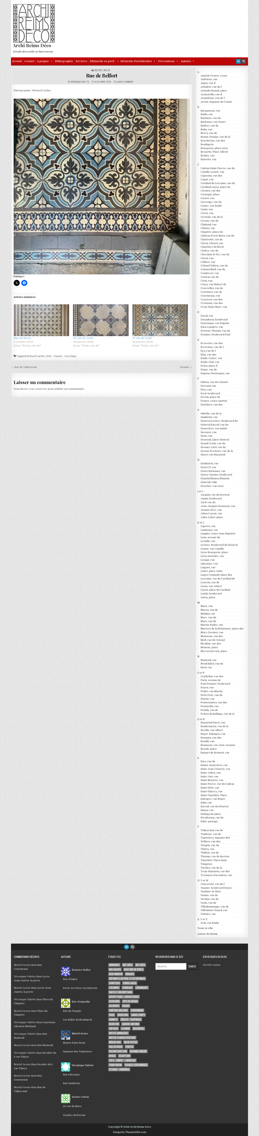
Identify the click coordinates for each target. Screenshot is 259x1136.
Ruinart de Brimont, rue (215, 752)
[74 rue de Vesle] (160, 320)
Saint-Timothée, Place (214, 795)
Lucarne (125, 1028)
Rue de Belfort (101, 75)
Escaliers (114, 1006)
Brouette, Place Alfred (214, 151)
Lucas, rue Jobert (211, 586)
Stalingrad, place (211, 814)
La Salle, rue (208, 541)
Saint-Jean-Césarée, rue (215, 768)
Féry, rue (206, 389)
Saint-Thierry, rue (211, 791)
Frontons (123, 1015)
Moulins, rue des (211, 643)
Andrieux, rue (209, 79)
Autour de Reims (207, 933)
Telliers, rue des (211, 841)
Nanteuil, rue (209, 660)
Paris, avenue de (211, 680)
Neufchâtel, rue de (212, 663)
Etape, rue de (209, 369)
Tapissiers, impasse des (215, 837)
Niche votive (130, 1042)
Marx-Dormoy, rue (212, 632)
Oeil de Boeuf (115, 1047)
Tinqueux (206, 864)
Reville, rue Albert (212, 730)
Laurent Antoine (130, 1024)
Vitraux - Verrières (119, 1069)
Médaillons (115, 1042)
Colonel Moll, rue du (213, 269)
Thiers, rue (207, 849)
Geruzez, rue (209, 432)
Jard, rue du (208, 502)
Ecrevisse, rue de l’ (212, 347)
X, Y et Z (202, 919)
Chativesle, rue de (212, 239)
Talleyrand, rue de (212, 830)
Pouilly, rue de (209, 710)
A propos (43, 61)
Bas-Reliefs (115, 969)
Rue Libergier (71, 1074)
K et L (200, 522)
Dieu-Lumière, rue (212, 327)
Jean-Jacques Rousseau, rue (218, 506)
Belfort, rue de (102, 70)
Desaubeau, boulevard (214, 319)
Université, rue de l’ (213, 884)
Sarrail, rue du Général (214, 806)
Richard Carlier (35, 356)
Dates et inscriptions (120, 992)
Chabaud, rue (209, 224)
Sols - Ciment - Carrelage (61, 356)
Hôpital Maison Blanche (215, 478)
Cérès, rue (207, 213)
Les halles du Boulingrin (77, 1019)
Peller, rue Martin (212, 691)
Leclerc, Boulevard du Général (219, 544)
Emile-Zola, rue (210, 362)
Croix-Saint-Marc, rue (214, 306)
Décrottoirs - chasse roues (124, 997)
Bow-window (115, 974)
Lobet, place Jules (212, 571)
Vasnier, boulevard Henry (216, 887)
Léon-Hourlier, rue (212, 556)
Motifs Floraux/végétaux (122, 1037)
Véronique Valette (80, 82)
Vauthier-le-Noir (211, 891)
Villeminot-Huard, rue (214, 910)
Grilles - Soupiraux (131, 1019)
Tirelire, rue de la (211, 867)
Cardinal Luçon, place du (215, 187)
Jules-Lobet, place (212, 517)
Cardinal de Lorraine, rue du (218, 183)
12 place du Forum (74, 1115)
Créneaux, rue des (212, 303)
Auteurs (186, 61)
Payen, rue (207, 687)
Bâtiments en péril (102, 61)
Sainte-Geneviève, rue (214, 765)
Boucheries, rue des (213, 140)
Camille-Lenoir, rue (212, 171)
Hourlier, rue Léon (212, 486)
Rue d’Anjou (70, 979)
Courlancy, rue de (211, 291)
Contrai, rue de (210, 277)
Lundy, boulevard (211, 593)
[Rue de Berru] (41, 320)
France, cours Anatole (214, 400)
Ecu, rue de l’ (208, 350)
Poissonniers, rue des (214, 702)
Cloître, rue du (209, 250)
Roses (112, 1056)
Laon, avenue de (210, 537)
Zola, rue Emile (210, 922)
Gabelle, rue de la (211, 413)
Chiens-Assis (129, 983)
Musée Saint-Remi (74, 1042)
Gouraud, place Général (215, 439)
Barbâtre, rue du (211, 118)
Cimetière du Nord (212, 246)
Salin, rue (206, 802)
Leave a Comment (125, 82)
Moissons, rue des (212, 636)
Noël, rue (206, 667)
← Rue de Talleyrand (24, 367)
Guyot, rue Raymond (213, 454)
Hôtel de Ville (209, 482)
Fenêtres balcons (118, 1010)
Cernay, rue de (209, 220)
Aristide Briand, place (214, 90)
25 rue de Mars (72, 1106)
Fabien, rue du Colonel (214, 382)
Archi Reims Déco (32, 45)
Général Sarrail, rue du (214, 424)
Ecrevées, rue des (212, 343)
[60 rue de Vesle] (101, 320)
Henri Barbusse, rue (213, 471)
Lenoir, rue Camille (212, 548)
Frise (111, 1015)
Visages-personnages (136, 1065)
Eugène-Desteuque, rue (215, 373)
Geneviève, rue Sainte (214, 428)
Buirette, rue (208, 159)
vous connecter (37, 388)
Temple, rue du (210, 845)
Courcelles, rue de (212, 288)
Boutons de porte (133, 969)
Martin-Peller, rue (212, 624)
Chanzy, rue (208, 228)
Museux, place (209, 647)
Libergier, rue (209, 563)
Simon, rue (207, 810)
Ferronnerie (137, 1010)
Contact (29, 61)
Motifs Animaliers (118, 1033)
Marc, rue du (208, 617)
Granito (113, 1019)
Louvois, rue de (210, 582)
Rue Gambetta (71, 1083)
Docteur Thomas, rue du (215, 330)
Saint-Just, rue (209, 776)
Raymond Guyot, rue (213, 722)
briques (130, 974)
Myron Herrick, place (214, 651)
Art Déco (140, 965)
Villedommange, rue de (215, 906)
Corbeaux (127, 987)
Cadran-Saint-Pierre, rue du (218, 168)
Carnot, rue (207, 198)
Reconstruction (118, 1051)
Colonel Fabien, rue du (214, 265)
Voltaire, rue (208, 914)
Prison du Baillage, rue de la (217, 713)
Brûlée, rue (207, 155)
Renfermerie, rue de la (214, 726)
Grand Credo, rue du (213, 443)
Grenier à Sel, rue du (213, 447)
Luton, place (208, 597)
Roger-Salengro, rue (213, 733)
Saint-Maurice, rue (212, 780)
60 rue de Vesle (83, 338)
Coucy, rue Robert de (213, 284)
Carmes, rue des (211, 190)
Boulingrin (207, 144)
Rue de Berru (22, 338)
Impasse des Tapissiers (77, 1051)
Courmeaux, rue (210, 295)
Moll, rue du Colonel (213, 640)
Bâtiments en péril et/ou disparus (127, 978)
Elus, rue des (208, 354)
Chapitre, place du (212, 231)
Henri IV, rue (208, 467)
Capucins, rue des (211, 175)
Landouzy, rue (209, 530)
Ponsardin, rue (210, 706)
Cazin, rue (207, 209)
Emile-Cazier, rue (211, 358)
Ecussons (114, 1001)
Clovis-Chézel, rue (212, 243)
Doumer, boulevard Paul (215, 334)
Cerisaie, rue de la (212, 216)
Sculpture (124, 1056)
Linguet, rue (208, 567)
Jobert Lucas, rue (211, 513)
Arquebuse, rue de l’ (213, 98)
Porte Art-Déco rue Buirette (80, 988)
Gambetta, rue (209, 417)
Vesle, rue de (208, 902)
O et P (201, 672)
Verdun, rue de (210, 899)
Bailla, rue (207, 114)
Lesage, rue (208, 559)
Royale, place (209, 748)
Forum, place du (210, 397)
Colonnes (114, 987)
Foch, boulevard (210, 393)
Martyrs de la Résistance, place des (222, 628)
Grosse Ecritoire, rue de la (217, 451)
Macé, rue (207, 606)
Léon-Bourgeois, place (214, 552)
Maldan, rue (208, 613)
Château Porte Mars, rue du (217, 235)
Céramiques (142, 987)
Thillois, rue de (210, 852)
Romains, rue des (211, 737)
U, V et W (203, 880)
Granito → (186, 367)
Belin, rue (206, 129)
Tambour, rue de (211, 834)
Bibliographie (64, 61)
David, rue (207, 315)
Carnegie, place (210, 194)
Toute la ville (205, 928)
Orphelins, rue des (212, 676)
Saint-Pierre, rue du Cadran (217, 783)
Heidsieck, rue (209, 463)
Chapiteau (114, 983)
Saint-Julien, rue (211, 772)
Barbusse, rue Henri (213, 121)
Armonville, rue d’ (211, 94)
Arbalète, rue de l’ (211, 86)
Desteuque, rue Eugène (215, 323)
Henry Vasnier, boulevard (216, 474)
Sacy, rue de (208, 761)
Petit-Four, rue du (211, 695)
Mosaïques (138, 1028)
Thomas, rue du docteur (215, 856)
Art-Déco (81, 61)
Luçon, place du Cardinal (215, 589)
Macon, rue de (209, 609)
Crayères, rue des (212, 299)
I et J (200, 491)
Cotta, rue (207, 280)
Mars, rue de (208, 621)
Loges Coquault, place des (216, 574)
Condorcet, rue (210, 273)
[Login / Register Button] (238, 61)
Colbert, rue (208, 262)
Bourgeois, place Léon (214, 148)
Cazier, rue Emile (211, 205)
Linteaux (113, 1028)
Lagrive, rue (208, 526)
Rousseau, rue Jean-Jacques (218, 745)
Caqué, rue (207, 179)
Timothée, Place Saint (214, 860)
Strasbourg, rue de (212, 817)
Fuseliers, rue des (212, 404)
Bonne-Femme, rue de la (215, 136)
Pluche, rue (207, 698)
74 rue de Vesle (142, 338)
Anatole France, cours (214, 75)
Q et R (201, 719)
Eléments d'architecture (136, 61)
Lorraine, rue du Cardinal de (218, 578)
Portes (129, 1047)
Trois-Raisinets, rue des (215, 871)
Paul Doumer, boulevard (215, 683)
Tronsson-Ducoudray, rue (216, 875)
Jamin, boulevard (211, 498)
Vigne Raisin (115, 1065)
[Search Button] (243, 61)
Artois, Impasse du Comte (216, 101)
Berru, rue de (209, 133)
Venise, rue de (209, 895)
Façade (125, 1006)
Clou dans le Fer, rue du (215, 254)
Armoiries (114, 965)
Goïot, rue (207, 435)
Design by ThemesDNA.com (129, 1132)
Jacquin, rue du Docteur (215, 494)
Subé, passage (209, 821)
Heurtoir (114, 1024)
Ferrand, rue (208, 385)
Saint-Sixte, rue (210, 787)
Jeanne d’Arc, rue (211, 509)
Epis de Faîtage (130, 1001)
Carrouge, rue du (211, 202)
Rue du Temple (72, 1011)
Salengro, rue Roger (213, 798)
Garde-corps (138, 1015)
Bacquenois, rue (210, 110)
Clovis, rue (207, 258)
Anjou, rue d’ (208, 83)
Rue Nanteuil (45, 1045)
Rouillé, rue (208, 741)
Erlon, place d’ (209, 365)
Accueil (17, 61)
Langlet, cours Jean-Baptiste (218, 533)
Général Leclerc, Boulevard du (219, 420)
